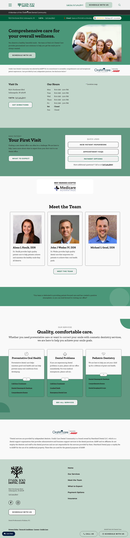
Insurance (72, 498)
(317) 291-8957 (50, 18)
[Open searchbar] (119, 5)
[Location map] (103, 102)
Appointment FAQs (93, 152)
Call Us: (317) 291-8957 (75, 5)
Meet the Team (75, 480)
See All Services (65, 402)
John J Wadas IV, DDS (63, 247)
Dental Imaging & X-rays (97, 388)
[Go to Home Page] (26, 5)
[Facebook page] (11, 502)
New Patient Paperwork (93, 145)
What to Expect (21, 159)
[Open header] (10, 5)
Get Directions (20, 105)
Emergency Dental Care (58, 392)
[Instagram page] (18, 502)
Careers (36, 529)
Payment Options (93, 159)
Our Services (74, 474)
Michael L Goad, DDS (103, 247)
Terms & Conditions (26, 529)
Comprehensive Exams (19, 392)
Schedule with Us (99, 5)
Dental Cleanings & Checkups (21, 388)
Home (70, 468)
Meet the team (65, 271)
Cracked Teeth (55, 388)
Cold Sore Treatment (18, 384)
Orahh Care (44, 529)
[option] (27, 239)
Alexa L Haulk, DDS (24, 247)
